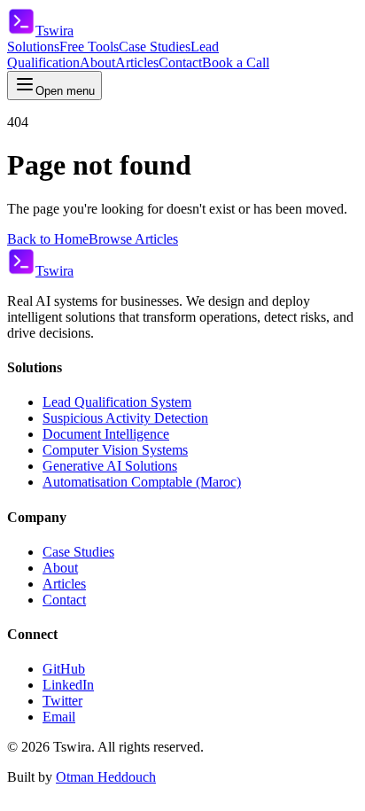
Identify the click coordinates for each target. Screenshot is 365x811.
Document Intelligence (106, 433)
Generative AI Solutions (110, 465)
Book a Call (235, 62)
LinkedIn (68, 684)
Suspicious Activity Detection (125, 417)
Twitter (62, 700)
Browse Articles (133, 238)
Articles (137, 62)
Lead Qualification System (117, 401)
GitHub (64, 668)
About (97, 62)
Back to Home (48, 238)
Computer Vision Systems (115, 449)
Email (59, 716)
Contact (180, 62)
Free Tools (89, 46)
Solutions (33, 46)
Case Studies (154, 46)
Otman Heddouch (106, 776)
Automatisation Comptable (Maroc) (142, 481)
